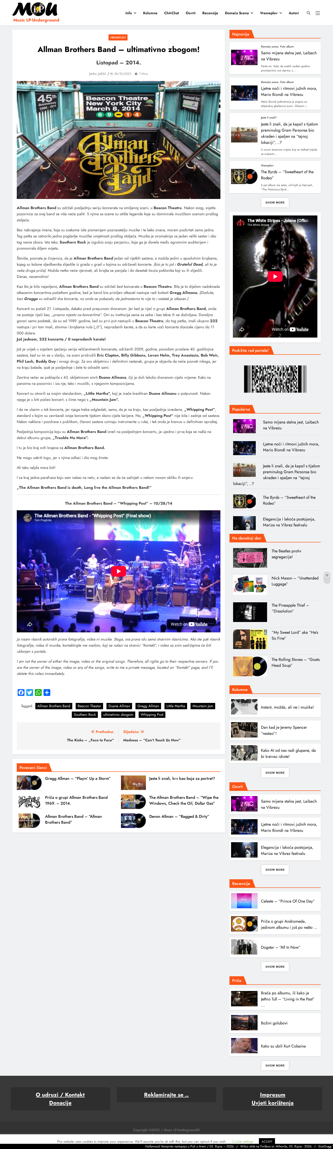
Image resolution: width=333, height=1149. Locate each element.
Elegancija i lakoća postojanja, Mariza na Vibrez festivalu (289, 522)
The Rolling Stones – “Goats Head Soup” (296, 662)
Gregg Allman (148, 706)
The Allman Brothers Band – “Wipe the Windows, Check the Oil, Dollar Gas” (183, 800)
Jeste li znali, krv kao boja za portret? (182, 778)
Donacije (60, 1103)
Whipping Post (152, 714)
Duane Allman (119, 706)
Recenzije (210, 13)
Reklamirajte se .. (166, 1095)
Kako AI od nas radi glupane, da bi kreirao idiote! (288, 753)
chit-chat (171, 13)
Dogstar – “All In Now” (281, 947)
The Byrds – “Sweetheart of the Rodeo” (289, 500)
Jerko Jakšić (97, 73)
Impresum (272, 1095)
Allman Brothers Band (53, 706)
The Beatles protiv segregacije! (286, 554)
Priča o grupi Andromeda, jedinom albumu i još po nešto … (289, 924)
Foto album (287, 47)
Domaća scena (237, 13)
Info (128, 13)
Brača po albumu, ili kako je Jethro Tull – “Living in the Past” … (288, 999)
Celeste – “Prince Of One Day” (288, 901)
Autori (294, 13)
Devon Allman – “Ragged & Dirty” (179, 816)
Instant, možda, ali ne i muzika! (287, 707)
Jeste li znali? (269, 118)
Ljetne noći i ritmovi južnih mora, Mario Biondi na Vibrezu (289, 91)
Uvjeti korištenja (273, 1103)
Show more (275, 202)
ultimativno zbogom (118, 714)
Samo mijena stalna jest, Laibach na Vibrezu (291, 425)
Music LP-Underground (36, 20)
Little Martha (175, 706)
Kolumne (150, 13)
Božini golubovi (274, 1023)
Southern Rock (85, 714)
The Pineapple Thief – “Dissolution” (290, 608)
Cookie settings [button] (242, 1141)
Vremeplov (269, 13)
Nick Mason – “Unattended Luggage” (295, 581)
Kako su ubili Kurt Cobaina (283, 1046)
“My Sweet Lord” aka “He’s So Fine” (295, 635)
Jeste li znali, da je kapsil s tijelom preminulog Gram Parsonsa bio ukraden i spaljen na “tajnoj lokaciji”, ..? (289, 133)
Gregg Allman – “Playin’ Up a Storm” (78, 778)
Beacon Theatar (89, 706)
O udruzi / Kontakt (60, 1095)
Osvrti (190, 13)
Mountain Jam (203, 706)
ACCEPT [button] (267, 1142)
